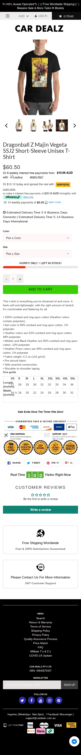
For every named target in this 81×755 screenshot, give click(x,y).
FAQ (40, 647)
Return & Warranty (40, 622)
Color (6, 231)
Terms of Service (40, 626)
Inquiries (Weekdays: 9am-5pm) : (26, 714)
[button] (74, 741)
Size (5, 247)
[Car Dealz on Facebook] (31, 700)
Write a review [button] (40, 509)
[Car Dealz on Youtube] (40, 700)
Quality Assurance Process (40, 639)
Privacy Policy (40, 634)
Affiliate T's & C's (40, 651)
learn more (55, 202)
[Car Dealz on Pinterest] (58, 700)
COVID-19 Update (40, 655)
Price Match (40, 643)
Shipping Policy (40, 630)
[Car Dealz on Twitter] (22, 700)
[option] (19, 125)
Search (40, 618)
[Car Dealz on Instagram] (49, 700)
